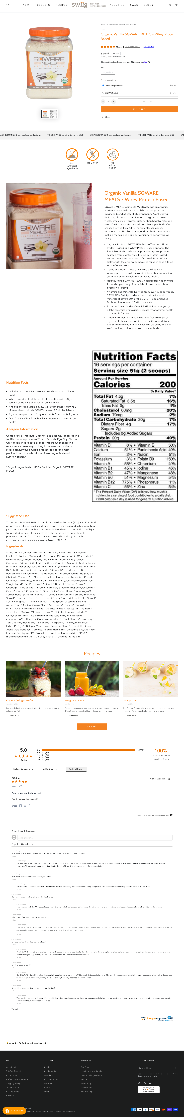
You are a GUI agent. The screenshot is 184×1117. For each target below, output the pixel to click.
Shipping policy (69, 1111)
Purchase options (108, 80)
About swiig (11, 1067)
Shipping (104, 57)
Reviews (10, 1095)
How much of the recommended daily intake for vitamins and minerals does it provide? (48, 853)
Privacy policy (41, 1111)
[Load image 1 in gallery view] (45, 114)
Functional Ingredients (91, 1075)
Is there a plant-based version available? (29, 942)
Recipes (84, 1079)
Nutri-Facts (86, 1087)
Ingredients (49, 1075)
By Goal (47, 1087)
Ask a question (149, 47)
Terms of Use (12, 1087)
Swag (46, 1091)
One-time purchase (114, 85)
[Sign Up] (176, 1068)
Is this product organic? (21, 965)
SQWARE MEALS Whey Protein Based (121, 24)
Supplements (50, 1071)
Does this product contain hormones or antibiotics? (33, 988)
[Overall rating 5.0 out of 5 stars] (108, 47)
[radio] (103, 85)
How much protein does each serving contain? (31, 876)
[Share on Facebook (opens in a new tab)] (20, 806)
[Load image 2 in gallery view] (53, 114)
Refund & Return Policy (17, 1079)
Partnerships (87, 1091)
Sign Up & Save (112, 93)
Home (103, 24)
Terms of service (55, 1111)
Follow (14, 856)
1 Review (119, 47)
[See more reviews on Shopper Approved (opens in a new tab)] (29, 806)
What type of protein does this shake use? (29, 917)
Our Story (85, 1067)
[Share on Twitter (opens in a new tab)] (24, 806)
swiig (103, 30)
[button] (7, 5)
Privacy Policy (12, 1091)
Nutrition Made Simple (91, 1071)
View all (92, 726)
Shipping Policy (13, 1083)
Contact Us (11, 1075)
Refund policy (28, 1111)
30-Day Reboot (13, 1071)
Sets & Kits (49, 1083)
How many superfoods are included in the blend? (32, 897)
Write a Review (76, 769)
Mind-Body (86, 1083)
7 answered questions (132, 47)
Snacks (47, 1067)
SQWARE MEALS (51, 1079)
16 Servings (108, 72)
